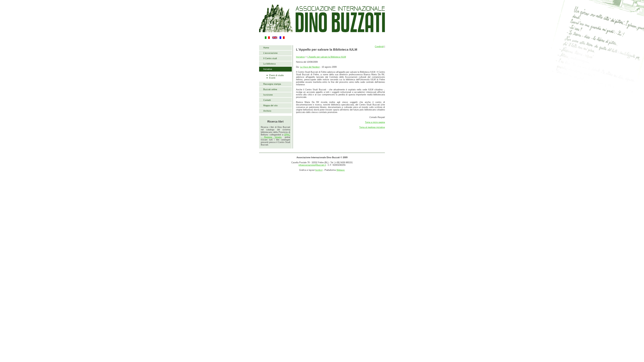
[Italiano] (267, 38)
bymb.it (319, 170)
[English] (274, 38)
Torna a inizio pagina (375, 122)
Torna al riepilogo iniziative (372, 127)
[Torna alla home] (322, 31)
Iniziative (300, 57)
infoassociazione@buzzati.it (312, 165)
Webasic (340, 170)
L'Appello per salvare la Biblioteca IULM (326, 57)
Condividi (379, 46)
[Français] (282, 38)
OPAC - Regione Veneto (275, 135)
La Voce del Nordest (310, 67)
